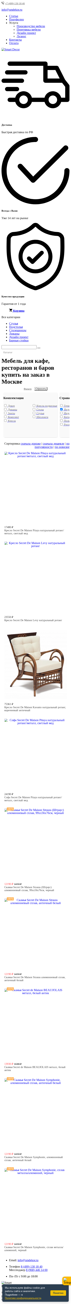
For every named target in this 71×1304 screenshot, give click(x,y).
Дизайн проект (26, 33)
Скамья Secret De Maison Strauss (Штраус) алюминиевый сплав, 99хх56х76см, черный (29, 889)
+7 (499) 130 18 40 (15, 3)
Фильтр (28, 388)
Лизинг (21, 36)
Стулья (13, 323)
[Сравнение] (62, 456)
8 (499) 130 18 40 (31, 1266)
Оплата (14, 43)
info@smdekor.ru (28, 1260)
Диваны (14, 333)
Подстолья (16, 326)
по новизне (62, 447)
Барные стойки (19, 340)
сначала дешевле (53, 443)
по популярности (52, 445)
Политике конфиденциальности (23, 1298)
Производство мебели (31, 26)
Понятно (58, 1293)
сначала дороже (31, 443)
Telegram (66, 1281)
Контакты (15, 39)
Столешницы (17, 330)
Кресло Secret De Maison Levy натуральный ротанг (33, 620)
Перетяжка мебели (29, 29)
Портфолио (16, 19)
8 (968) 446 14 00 (37, 1270)
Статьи (13, 16)
